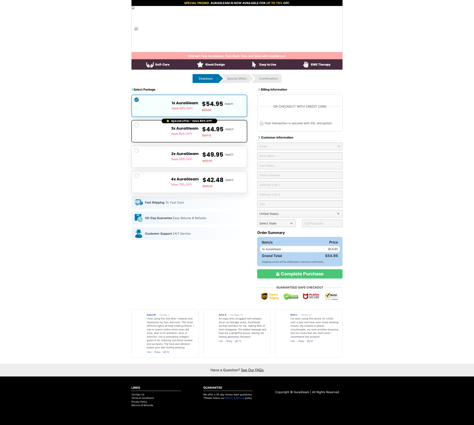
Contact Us (137, 394)
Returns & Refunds (142, 405)
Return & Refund (234, 397)
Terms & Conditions (142, 397)
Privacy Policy (139, 401)
